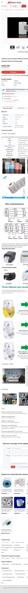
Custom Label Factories (7, 574)
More (2, 583)
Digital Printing (5, 564)
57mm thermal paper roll (6, 547)
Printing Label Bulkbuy (7, 580)
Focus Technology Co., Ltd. (17, 587)
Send (13, 466)
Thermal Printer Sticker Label (8, 577)
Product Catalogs (20, 542)
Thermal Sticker (20, 577)
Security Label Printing (16, 564)
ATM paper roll (4, 550)
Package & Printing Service (19, 9)
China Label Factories (7, 570)
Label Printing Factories (19, 570)
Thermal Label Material (20, 574)
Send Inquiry (13, 72)
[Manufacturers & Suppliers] (14, 2)
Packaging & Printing (9, 9)
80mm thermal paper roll (19, 547)
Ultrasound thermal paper (6, 545)
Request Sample (24, 75)
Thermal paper (17, 545)
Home (2, 9)
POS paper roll (17, 550)
